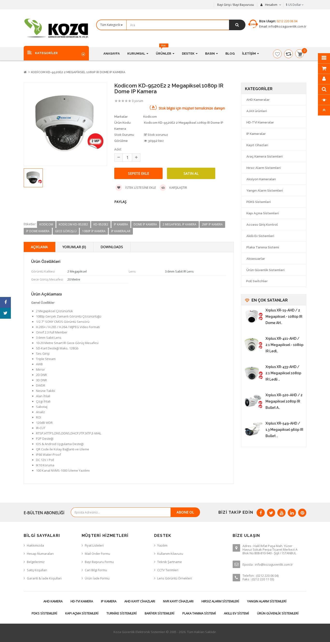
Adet (118, 149)
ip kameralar (120, 231)
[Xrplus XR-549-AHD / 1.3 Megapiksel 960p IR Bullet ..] (253, 430)
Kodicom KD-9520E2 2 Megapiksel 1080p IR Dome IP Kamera (78, 72)
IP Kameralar (256, 134)
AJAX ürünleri (256, 111)
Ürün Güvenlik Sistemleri (265, 270)
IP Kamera (108, 601)
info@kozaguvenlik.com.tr (287, 26)
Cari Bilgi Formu (96, 570)
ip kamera (121, 224)
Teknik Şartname (169, 562)
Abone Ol (185, 512)
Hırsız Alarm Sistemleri (263, 168)
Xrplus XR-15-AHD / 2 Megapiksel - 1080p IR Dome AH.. (283, 316)
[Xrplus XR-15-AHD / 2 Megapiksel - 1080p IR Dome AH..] (253, 316)
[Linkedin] (292, 513)
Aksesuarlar (255, 258)
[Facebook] (261, 513)
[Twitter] (271, 513)
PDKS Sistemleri (258, 202)
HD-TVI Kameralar (260, 122)
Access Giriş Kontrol (262, 224)
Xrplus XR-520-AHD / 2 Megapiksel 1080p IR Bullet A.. (283, 401)
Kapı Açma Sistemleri (262, 213)
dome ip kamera (145, 224)
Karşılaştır (178, 187)
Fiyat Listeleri (94, 545)
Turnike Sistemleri (122, 613)
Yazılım (162, 545)
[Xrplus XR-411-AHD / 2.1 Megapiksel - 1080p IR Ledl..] (253, 345)
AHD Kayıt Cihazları (139, 601)
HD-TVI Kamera (82, 601)
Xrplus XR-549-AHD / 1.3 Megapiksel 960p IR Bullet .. (284, 429)
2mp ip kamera (212, 224)
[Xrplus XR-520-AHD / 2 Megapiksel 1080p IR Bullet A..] (253, 401)
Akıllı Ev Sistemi (236, 613)
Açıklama (39, 247)
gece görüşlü (66, 231)
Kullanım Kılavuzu (170, 553)
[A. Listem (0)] (277, 54)
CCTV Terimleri (167, 570)
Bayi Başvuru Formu (99, 562)
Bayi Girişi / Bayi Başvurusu (235, 5)
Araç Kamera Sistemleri (264, 156)
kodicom (46, 224)
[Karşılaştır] (288, 54)
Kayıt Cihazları (257, 145)
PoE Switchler (257, 281)
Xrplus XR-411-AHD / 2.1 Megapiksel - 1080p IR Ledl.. (284, 345)
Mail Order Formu (97, 553)
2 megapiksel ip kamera (179, 224)
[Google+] (281, 513)
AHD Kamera (53, 601)
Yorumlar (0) (74, 247)
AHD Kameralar (258, 99)
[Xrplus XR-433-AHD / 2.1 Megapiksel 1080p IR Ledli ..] (253, 373)
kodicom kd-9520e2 (73, 224)
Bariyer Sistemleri (159, 613)
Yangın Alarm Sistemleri (264, 190)
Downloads (111, 247)
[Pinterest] (302, 513)
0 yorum (137, 101)
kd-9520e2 (100, 224)
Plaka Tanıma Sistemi (262, 247)
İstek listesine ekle (140, 187)
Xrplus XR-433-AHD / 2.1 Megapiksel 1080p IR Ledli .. (283, 373)
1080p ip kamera (94, 231)
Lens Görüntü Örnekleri (174, 578)
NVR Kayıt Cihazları (178, 601)
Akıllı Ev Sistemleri (260, 236)
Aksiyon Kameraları (261, 179)
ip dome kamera (38, 231)
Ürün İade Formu (97, 578)
